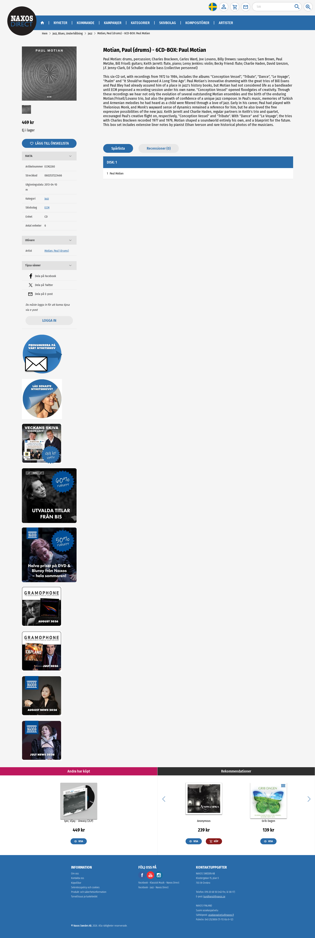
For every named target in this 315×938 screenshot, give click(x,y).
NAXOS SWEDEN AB (205, 873)
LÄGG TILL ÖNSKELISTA (52, 143)
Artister (226, 23)
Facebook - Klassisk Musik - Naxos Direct (158, 882)
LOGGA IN (49, 320)
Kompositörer (197, 23)
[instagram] (159, 878)
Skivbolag (167, 23)
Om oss (75, 873)
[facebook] (142, 878)
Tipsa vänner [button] (33, 265)
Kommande (85, 23)
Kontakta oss (77, 878)
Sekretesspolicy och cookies (85, 887)
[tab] (49, 156)
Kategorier (140, 23)
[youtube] (151, 878)
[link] (44, 33)
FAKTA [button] (28, 156)
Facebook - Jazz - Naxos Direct (153, 887)
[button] (213, 7)
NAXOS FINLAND (204, 905)
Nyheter (60, 23)
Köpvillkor (76, 882)
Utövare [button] (30, 240)
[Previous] (163, 798)
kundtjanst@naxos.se (214, 896)
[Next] (308, 798)
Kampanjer (112, 23)
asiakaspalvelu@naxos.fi (221, 914)
